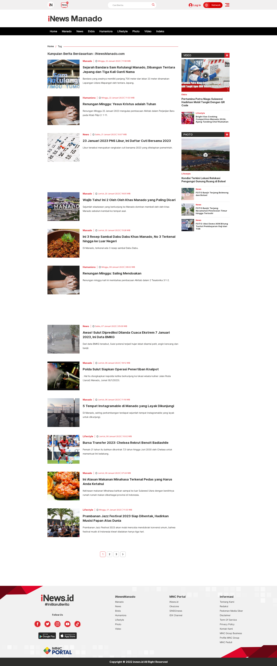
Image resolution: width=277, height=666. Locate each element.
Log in (197, 5)
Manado (67, 31)
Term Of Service (228, 619)
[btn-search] (153, 4)
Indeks (160, 31)
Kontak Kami (226, 628)
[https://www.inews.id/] (75, 18)
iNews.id (173, 601)
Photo (136, 31)
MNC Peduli (226, 642)
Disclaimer (225, 615)
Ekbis (91, 31)
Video (147, 31)
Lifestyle (122, 31)
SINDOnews (175, 610)
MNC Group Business (231, 633)
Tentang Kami (227, 601)
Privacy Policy (227, 624)
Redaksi (224, 606)
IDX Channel (175, 615)
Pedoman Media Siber (231, 610)
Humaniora (106, 31)
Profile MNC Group (229, 637)
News (79, 31)
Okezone (174, 606)
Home (53, 31)
